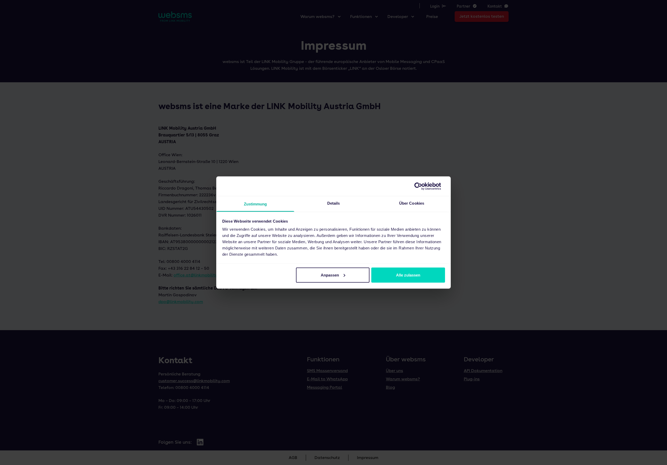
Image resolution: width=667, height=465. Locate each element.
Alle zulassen (408, 275)
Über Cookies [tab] (411, 203)
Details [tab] (333, 203)
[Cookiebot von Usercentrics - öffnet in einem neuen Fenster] (422, 186)
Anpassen (330, 275)
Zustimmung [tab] (255, 204)
